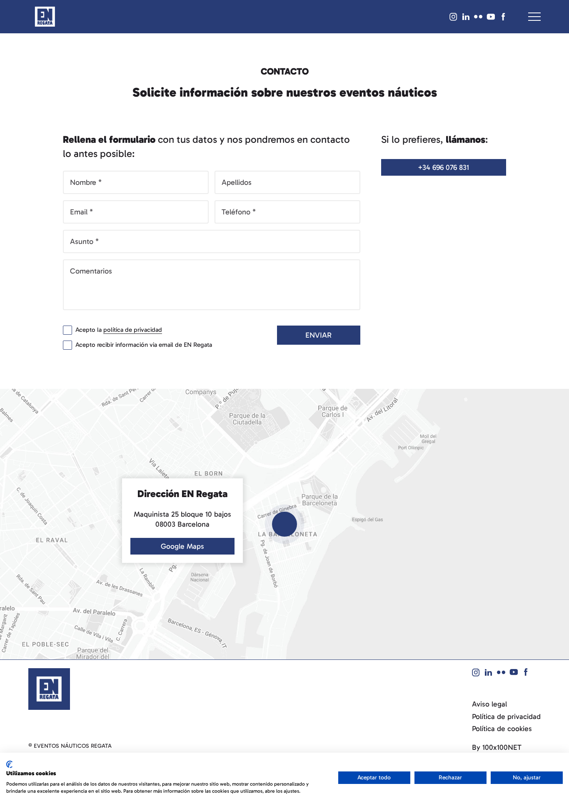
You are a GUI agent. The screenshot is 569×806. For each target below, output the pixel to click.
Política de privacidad (506, 717)
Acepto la (118, 329)
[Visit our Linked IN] (466, 16)
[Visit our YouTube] (491, 16)
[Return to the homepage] (49, 688)
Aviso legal (489, 704)
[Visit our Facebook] (503, 16)
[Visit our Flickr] (478, 16)
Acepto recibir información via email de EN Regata (143, 344)
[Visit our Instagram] (453, 16)
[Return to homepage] (45, 16)
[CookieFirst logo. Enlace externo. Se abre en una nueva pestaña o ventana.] (9, 764)
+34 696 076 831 (443, 167)
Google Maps (182, 546)
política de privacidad (132, 329)
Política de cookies (502, 729)
